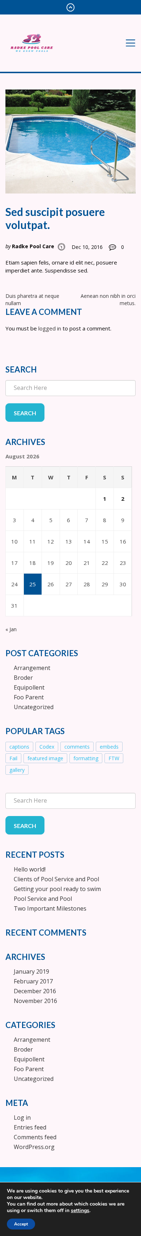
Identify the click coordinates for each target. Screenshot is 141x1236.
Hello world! (30, 869)
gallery (17, 769)
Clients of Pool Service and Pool (56, 879)
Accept (21, 1224)
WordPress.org (34, 1147)
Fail (13, 758)
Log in (22, 1117)
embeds (109, 746)
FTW (113, 758)
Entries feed (30, 1127)
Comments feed (35, 1137)
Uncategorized (34, 707)
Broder (23, 678)
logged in (49, 328)
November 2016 (35, 1001)
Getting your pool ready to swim (57, 889)
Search (25, 412)
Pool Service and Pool (43, 899)
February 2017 (33, 981)
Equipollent (29, 687)
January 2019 (31, 971)
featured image (45, 758)
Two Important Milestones (50, 908)
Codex (46, 746)
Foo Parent (29, 697)
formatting (85, 758)
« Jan (11, 629)
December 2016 (35, 991)
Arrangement (32, 668)
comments (77, 746)
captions (19, 746)
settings (80, 1210)
